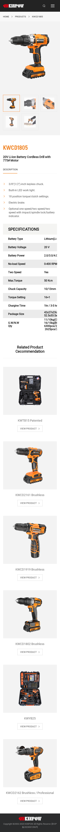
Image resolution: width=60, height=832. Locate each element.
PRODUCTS (20, 16)
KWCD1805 (37, 16)
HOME (6, 16)
